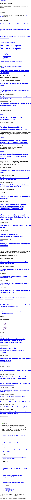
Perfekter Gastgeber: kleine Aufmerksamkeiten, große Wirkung (13, 128)
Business (5, 52)
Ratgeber (2, 67)
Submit (15, 495)
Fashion (1, 240)
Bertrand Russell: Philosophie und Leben (12, 397)
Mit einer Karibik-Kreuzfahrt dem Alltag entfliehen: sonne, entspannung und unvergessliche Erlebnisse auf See (13, 340)
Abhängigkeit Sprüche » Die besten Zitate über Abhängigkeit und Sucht (15, 291)
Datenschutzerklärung (10, 491)
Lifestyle (5, 57)
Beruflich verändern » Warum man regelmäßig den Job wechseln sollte (14, 142)
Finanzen (5, 54)
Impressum (7, 488)
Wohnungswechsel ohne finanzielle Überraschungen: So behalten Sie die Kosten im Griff (14, 217)
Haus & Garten (7, 56)
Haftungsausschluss (9, 489)
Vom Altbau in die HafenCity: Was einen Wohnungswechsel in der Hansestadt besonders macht (13, 206)
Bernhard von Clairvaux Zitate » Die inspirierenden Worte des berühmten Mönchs (15, 412)
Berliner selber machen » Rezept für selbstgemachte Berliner (12, 476)
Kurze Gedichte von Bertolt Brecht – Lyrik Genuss (15, 407)
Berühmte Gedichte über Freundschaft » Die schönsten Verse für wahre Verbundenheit (13, 377)
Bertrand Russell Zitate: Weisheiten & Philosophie (15, 402)
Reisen (1, 336)
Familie (5, 53)
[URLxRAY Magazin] (15, 47)
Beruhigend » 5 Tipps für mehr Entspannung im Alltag (14, 24)
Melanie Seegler (4, 87)
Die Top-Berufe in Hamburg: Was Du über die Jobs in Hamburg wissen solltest (15, 104)
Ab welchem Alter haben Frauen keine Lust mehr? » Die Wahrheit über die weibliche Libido (15, 305)
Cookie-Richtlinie (9, 490)
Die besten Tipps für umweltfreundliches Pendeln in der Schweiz (13, 350)
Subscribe (3, 63)
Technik (5, 58)
